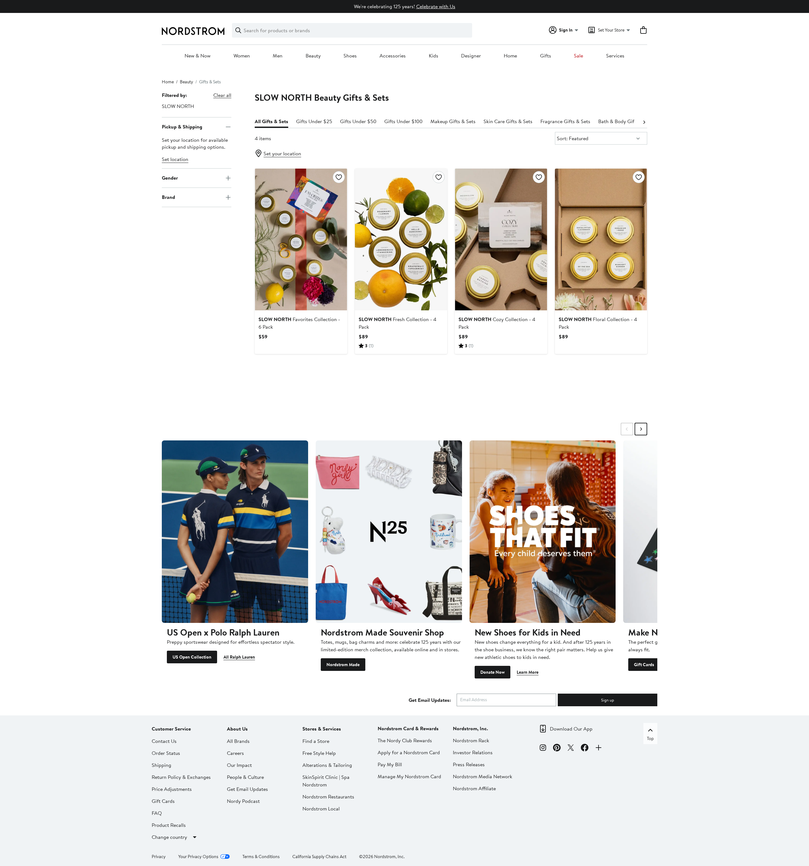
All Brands (238, 741)
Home (510, 56)
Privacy (159, 856)
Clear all (222, 95)
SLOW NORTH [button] (178, 106)
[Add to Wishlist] (339, 177)
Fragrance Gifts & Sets (565, 121)
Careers (235, 753)
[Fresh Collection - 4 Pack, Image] (401, 239)
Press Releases (469, 764)
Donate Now (492, 672)
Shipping (161, 764)
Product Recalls (169, 824)
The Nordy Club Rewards (405, 740)
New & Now (197, 56)
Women (242, 56)
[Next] (644, 121)
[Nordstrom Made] (389, 531)
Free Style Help (319, 753)
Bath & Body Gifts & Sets (626, 121)
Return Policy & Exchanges (181, 776)
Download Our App (571, 728)
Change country (169, 836)
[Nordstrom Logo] (193, 31)
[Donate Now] (543, 531)
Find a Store (315, 741)
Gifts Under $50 (358, 121)
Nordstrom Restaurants (328, 796)
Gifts (545, 56)
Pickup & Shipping (182, 126)
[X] (571, 748)
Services (615, 56)
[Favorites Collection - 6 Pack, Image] (301, 239)
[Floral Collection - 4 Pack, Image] (601, 239)
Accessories (393, 56)
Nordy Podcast (243, 800)
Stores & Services (321, 728)
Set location (175, 159)
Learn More (527, 672)
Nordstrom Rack (471, 740)
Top (650, 738)
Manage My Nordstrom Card (409, 776)
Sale (578, 56)
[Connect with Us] (598, 748)
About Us (237, 728)
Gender (170, 177)
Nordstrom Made (343, 664)
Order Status (166, 753)
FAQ (157, 812)
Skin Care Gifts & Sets (508, 121)
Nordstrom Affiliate (474, 788)
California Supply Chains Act (319, 856)
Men (278, 56)
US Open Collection (192, 657)
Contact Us (164, 741)
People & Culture (245, 776)
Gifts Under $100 (403, 121)
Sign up (607, 700)
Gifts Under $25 (314, 121)
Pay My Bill (390, 764)
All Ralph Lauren (239, 657)
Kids (433, 56)
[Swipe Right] (641, 429)
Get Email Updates (247, 788)
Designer (471, 56)
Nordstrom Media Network (482, 776)
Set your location (282, 153)
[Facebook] (584, 748)
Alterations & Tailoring (327, 764)
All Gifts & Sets (271, 121)
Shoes (350, 56)
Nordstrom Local (321, 808)
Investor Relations (473, 752)
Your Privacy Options (198, 856)
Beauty (313, 56)
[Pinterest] (557, 748)
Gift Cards (644, 664)
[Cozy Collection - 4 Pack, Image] (501, 239)
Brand (168, 197)
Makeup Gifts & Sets (453, 121)
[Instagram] (543, 748)
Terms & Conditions (261, 856)
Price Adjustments (172, 788)
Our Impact (239, 764)
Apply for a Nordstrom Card (409, 752)
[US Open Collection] (235, 531)
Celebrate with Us (435, 6)
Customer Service (171, 728)
